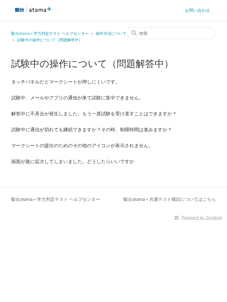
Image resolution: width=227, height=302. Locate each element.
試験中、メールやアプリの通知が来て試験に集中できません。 (77, 98)
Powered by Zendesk (202, 217)
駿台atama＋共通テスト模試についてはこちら (170, 199)
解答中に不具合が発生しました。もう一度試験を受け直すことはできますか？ (94, 113)
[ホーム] (32, 13)
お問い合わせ (197, 10)
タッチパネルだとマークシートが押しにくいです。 (65, 82)
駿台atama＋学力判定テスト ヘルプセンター (50, 33)
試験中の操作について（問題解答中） (49, 39)
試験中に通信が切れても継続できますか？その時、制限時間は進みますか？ (91, 129)
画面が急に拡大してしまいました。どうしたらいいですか (72, 161)
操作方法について (111, 33)
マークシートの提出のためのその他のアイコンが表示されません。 (82, 145)
